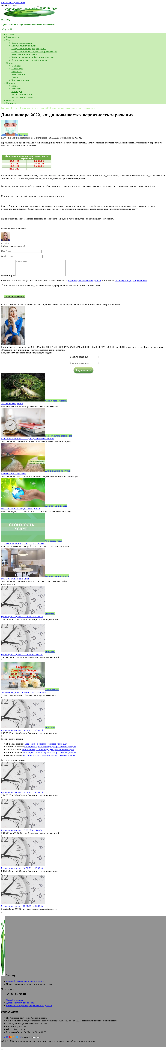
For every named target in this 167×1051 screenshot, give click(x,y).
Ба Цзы (19, 981)
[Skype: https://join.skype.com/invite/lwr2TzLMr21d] (16, 994)
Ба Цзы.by (5, 19)
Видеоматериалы (20, 80)
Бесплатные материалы (23, 97)
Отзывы (10, 100)
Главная (10, 34)
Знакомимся (12, 37)
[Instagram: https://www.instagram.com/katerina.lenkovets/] (7, 994)
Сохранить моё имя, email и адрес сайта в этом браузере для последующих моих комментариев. (52, 285)
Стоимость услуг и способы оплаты (29, 60)
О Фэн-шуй (17, 68)
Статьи (9, 62)
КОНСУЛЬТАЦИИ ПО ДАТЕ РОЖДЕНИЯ (20, 508)
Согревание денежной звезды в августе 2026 (23, 692)
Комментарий (8, 275)
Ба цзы (14, 85)
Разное (14, 77)
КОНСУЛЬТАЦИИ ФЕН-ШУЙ (15, 578)
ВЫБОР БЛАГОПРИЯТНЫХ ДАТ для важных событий (27, 438)
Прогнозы (16, 71)
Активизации (18, 74)
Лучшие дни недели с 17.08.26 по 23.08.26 (22, 654)
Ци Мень (28, 981)
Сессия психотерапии (22, 42)
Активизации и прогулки (24, 54)
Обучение (11, 82)
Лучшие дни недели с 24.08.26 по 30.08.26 (22, 616)
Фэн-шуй (15, 88)
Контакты (11, 103)
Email (4, 256)
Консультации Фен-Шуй (23, 45)
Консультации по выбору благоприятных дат (34, 51)
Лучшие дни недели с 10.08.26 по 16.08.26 (22, 730)
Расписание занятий (21, 94)
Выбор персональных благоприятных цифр (33, 57)
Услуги (9, 40)
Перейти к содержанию (13, 2)
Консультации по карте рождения (28, 48)
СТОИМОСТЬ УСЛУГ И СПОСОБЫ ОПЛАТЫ (22, 543)
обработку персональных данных (84, 280)
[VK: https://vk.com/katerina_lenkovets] (20, 994)
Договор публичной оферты (20, 1002)
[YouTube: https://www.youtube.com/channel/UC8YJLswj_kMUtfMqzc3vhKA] (24, 994)
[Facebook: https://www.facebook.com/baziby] (12, 994)
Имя (4, 251)
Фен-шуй (10, 981)
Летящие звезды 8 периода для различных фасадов (50, 746)
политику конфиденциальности (131, 280)
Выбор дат (16, 91)
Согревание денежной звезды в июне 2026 (46, 743)
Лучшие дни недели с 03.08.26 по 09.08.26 (22, 906)
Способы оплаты (14, 999)
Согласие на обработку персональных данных (29, 1005)
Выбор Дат (39, 981)
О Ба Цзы (15, 65)
